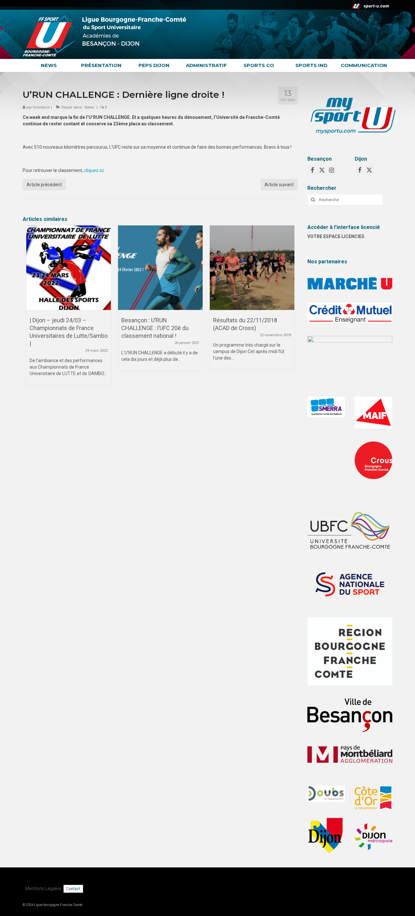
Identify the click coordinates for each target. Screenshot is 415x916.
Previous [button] (31, 308)
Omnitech (41, 107)
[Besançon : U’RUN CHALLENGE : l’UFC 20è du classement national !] (160, 267)
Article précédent (44, 184)
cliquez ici (94, 170)
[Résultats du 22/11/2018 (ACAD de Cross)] (252, 267)
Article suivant (279, 184)
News (89, 107)
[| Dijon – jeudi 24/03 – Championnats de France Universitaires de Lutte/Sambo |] (68, 267)
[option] (68, 308)
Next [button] (288, 308)
